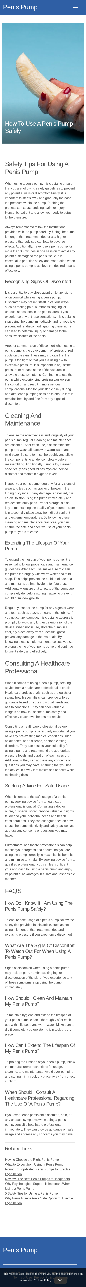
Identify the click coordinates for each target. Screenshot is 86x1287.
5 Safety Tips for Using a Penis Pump (31, 1193)
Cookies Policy (42, 1280)
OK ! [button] (60, 1280)
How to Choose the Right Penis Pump (32, 1159)
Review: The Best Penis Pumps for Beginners (37, 1179)
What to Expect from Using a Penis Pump (34, 1164)
